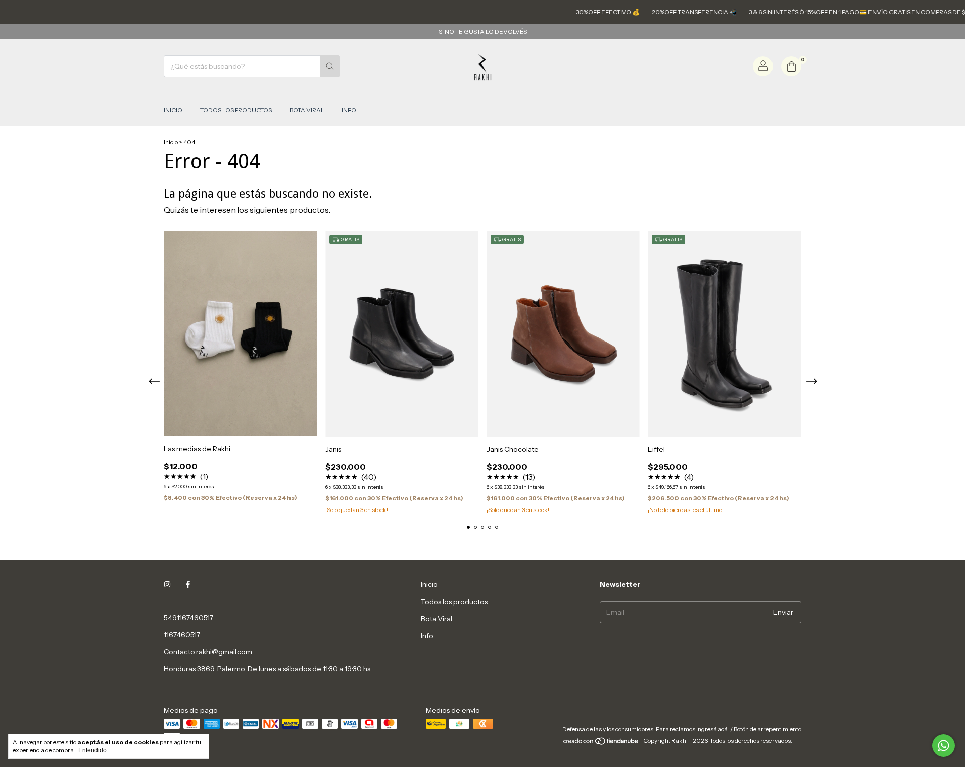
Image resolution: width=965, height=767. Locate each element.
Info (349, 110)
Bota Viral (307, 110)
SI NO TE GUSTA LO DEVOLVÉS (483, 31)
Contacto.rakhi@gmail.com (208, 651)
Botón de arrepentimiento (767, 729)
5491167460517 (188, 617)
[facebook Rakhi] (187, 584)
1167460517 (182, 634)
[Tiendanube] (601, 743)
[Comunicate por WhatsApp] (943, 745)
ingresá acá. (712, 729)
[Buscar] (330, 66)
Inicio (173, 110)
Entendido (92, 750)
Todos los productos (236, 110)
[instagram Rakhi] (167, 584)
